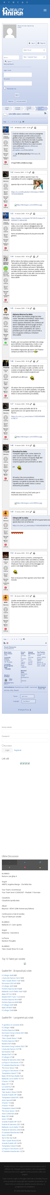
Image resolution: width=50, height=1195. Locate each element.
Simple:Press (24, 710)
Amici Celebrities (8, 1114)
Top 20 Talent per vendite (11, 917)
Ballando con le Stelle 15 (11, 1127)
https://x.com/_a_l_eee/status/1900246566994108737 (28, 417)
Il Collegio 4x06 (7, 975)
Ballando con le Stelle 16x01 (12, 991)
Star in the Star (7, 1138)
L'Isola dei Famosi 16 (10, 1049)
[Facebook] (9, 2)
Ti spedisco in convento (11, 1025)
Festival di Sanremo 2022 (11, 1060)
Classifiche (6, 898)
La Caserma (6, 1087)
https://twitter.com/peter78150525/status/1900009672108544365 (28, 219)
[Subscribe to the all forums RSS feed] (4, 643)
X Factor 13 (6, 1103)
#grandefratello (19, 148)
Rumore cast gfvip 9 (9, 876)
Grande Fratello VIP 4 (10, 1095)
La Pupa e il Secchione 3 (11, 1070)
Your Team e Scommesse (11, 890)
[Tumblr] (18, 2)
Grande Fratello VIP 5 (10, 1122)
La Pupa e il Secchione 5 (11, 1149)
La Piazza (5, 938)
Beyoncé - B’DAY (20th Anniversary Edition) (18, 908)
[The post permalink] (32, 128)
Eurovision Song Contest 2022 (13, 1046)
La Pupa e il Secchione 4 (11, 1062)
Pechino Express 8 (8, 1030)
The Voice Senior (8, 1068)
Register (42, 43)
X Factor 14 (6, 1081)
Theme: (15, 696)
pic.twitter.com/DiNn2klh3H (23, 150)
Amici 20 (5, 1135)
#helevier (34, 146)
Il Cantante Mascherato (10, 1132)
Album (4, 906)
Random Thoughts (9, 941)
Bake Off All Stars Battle (11, 1076)
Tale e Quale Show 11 (10, 1038)
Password (7, 79)
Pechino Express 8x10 (10, 989)
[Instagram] (27, 2)
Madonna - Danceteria (10, 933)
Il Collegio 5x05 (7, 1005)
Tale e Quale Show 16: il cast (12, 949)
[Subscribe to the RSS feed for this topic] (45, 113)
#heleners (27, 146)
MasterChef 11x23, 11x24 (11, 997)
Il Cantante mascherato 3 (11, 1151)
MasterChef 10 (7, 1054)
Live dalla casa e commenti (41, 108)
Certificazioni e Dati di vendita (13, 914)
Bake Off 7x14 (7, 994)
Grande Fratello (17, 108)
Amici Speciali (7, 1100)
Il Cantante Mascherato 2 (11, 1065)
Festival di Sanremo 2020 (11, 1130)
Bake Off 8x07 (7, 1007)
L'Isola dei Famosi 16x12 (11, 978)
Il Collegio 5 (6, 1035)
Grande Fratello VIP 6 (10, 1143)
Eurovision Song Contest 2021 (13, 1033)
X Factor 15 (6, 1105)
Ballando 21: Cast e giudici (12, 925)
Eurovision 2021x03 (9, 983)
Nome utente (7, 727)
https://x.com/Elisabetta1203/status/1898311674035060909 (27, 193)
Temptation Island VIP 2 (11, 1097)
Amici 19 (5, 1119)
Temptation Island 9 (9, 1146)
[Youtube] (22, 2)
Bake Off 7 (6, 1084)
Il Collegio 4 (6, 1027)
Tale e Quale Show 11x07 (11, 981)
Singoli (4, 882)
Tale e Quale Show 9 (9, 1140)
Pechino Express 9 (8, 1041)
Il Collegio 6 (6, 1057)
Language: (16, 701)
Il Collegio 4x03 (7, 986)
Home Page (7, 108)
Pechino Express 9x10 (10, 999)
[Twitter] (4, 2)
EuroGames (6, 1052)
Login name (7, 70)
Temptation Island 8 (9, 1108)
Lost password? (21, 101)
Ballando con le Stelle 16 (11, 1079)
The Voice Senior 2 (9, 1111)
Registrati (17, 750)
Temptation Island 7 (9, 1073)
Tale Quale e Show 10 (10, 1092)
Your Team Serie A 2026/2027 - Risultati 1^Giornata (21, 892)
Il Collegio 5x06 (7, 1010)
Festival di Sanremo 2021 (11, 1124)
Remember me (11, 89)
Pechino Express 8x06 (10, 1002)
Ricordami (8, 746)
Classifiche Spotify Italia (10, 900)
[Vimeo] (13, 2)
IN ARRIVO (5, 873)
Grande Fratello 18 (29, 108)
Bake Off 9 (6, 1116)
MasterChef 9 (7, 1044)
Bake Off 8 (6, 1089)
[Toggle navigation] (45, 10)
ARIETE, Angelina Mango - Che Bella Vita (16, 884)
